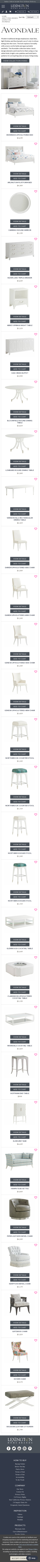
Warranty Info (20, 1529)
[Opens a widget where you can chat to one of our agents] (32, 1558)
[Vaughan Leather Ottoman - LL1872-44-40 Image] (19, 1413)
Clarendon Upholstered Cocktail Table (20, 997)
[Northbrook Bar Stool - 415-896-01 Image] (19, 840)
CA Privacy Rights (20, 1497)
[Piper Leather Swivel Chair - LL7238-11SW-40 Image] (19, 1222)
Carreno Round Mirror (19, 230)
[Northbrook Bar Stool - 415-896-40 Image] (19, 887)
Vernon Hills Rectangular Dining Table (20, 519)
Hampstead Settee (20, 1188)
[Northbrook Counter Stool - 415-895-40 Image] (19, 792)
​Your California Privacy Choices (20, 1500)
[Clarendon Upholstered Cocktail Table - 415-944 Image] (19, 983)
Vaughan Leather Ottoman (19, 1427)
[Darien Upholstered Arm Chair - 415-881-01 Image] (19, 602)
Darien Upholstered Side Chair (20, 567)
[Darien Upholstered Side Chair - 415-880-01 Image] (19, 554)
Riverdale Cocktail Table (19, 1046)
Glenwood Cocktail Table (20, 948)
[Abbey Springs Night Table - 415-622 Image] (19, 312)
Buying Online (20, 1464)
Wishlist (20, 1520)
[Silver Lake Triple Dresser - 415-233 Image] (19, 264)
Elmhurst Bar (20, 1141)
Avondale (6, 22)
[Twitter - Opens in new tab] (14, 1448)
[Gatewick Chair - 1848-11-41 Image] (19, 1318)
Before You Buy (20, 1467)
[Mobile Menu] (3, 6)
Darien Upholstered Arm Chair (20, 615)
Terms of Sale (20, 1472)
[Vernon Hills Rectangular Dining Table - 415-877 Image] (19, 504)
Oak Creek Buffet (19, 373)
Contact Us (20, 1492)
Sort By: (22, 17)
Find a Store (20, 1469)
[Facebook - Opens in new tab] (8, 1448)
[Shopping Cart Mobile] (10, 12)
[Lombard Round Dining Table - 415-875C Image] (19, 457)
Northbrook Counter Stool (19, 758)
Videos (20, 1514)
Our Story (20, 1489)
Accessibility (20, 1477)
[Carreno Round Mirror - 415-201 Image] (19, 217)
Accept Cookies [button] (20, 1558)
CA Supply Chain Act (20, 1502)
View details (19, 126)
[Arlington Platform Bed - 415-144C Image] (19, 169)
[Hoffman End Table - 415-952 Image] (19, 1080)
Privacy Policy (20, 1494)
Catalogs (20, 1517)
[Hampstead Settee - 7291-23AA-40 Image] (19, 1175)
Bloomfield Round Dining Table (19, 422)
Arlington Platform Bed (20, 182)
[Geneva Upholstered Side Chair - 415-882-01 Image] (19, 649)
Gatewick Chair (19, 1331)
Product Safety (20, 1534)
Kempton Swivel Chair (20, 1284)
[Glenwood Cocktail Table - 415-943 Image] (19, 935)
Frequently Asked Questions (20, 1505)
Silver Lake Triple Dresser (19, 278)
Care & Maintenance (20, 1532)
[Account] (6, 12)
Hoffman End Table (19, 1093)
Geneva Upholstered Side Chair (20, 663)
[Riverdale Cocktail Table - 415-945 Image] (19, 1032)
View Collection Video (15, 61)
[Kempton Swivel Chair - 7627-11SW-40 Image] (19, 1270)
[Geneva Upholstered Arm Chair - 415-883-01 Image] (19, 697)
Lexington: (6, 20)
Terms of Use (20, 1475)
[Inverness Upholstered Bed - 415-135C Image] (19, 121)
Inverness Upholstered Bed (20, 135)
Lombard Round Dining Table (20, 470)
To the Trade (20, 1480)
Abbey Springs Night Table (20, 325)
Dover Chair (20, 1379)
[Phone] (3, 12)
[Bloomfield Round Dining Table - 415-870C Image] (19, 407)
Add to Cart (19, 131)
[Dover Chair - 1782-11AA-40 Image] (19, 1365)
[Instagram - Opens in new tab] (24, 1448)
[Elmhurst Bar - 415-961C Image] (19, 1127)
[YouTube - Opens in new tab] (19, 1448)
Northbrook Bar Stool (20, 853)
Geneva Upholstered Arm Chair (20, 710)
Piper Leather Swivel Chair (20, 1236)
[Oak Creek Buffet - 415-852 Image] (19, 359)
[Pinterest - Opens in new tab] (30, 1448)
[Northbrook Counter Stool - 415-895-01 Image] (19, 744)
